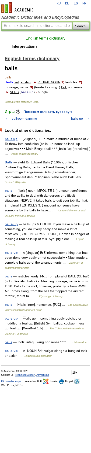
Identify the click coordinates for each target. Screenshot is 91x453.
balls (8, 190)
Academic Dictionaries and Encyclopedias (40, 17)
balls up (11, 139)
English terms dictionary (45, 38)
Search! (81, 26)
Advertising (42, 374)
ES (76, 3)
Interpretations (25, 46)
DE (67, 3)
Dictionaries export (11, 381)
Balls (9, 162)
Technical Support (25, 374)
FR (84, 3)
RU (58, 3)
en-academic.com (18, 7)
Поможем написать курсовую (48, 112)
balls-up (77, 118)
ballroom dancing (24, 118)
